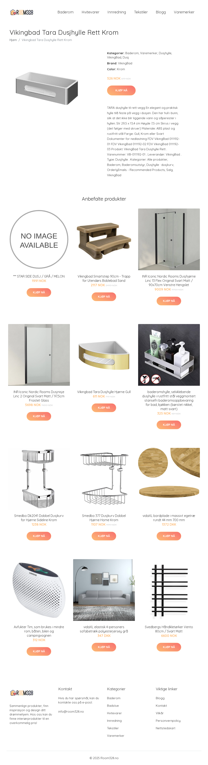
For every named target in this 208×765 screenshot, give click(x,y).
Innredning (116, 12)
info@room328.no (71, 711)
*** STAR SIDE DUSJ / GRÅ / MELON (39, 276)
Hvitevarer (90, 12)
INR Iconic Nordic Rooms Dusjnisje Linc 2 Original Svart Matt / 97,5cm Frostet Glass (38, 396)
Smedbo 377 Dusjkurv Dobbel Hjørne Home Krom (104, 518)
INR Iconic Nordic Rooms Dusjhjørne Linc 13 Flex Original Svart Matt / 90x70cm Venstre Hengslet (169, 280)
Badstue (113, 706)
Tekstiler (141, 12)
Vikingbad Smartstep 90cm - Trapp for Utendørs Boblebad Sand (104, 278)
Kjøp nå (121, 90)
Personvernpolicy (168, 721)
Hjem (13, 40)
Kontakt (161, 706)
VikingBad (114, 57)
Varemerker (184, 12)
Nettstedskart (165, 728)
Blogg (161, 12)
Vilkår (160, 713)
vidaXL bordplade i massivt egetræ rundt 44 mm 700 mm (169, 518)
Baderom (65, 12)
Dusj (126, 57)
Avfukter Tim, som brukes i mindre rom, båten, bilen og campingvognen (39, 631)
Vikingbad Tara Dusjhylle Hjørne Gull (104, 392)
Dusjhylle (165, 53)
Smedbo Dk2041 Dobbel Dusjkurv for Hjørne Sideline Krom (39, 518)
